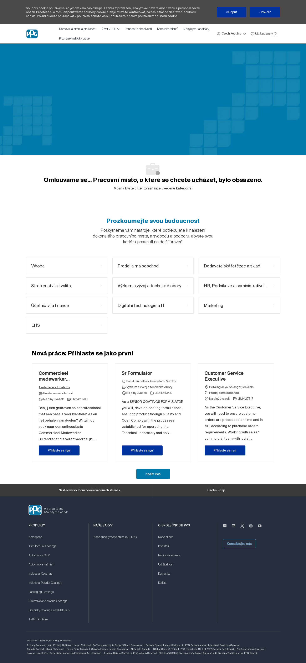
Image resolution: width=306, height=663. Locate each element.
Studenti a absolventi (139, 29)
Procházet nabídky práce (74, 38)
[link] (56, 539)
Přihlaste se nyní (59, 450)
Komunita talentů (167, 29)
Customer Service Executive (224, 375)
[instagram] (251, 528)
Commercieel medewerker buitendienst (53, 376)
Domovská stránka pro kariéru (77, 29)
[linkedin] (233, 528)
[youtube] (260, 528)
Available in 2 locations (54, 388)
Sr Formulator (137, 373)
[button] (239, 543)
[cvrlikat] (242, 528)
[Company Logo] (32, 34)
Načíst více (153, 474)
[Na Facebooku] (225, 528)
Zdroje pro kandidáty (196, 29)
